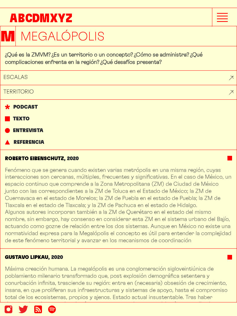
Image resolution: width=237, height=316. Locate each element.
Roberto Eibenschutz (34, 158)
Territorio (18, 91)
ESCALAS (15, 77)
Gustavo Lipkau (26, 257)
